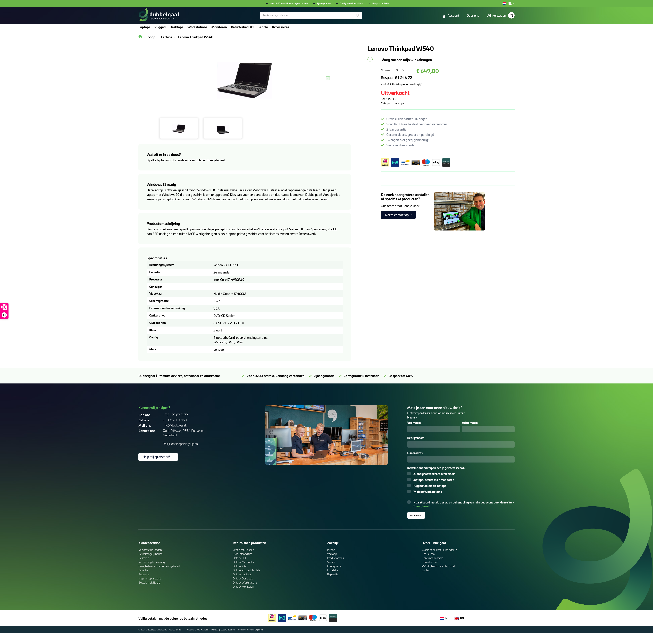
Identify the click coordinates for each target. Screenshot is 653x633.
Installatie (332, 570)
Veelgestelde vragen (150, 550)
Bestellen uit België (149, 582)
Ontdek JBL (240, 558)
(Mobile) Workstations (427, 492)
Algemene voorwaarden (198, 629)
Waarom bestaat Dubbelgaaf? (439, 550)
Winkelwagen (496, 15)
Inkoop (331, 550)
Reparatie (143, 574)
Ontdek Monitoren (243, 586)
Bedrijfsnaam (415, 438)
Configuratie (334, 566)
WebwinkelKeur (228, 629)
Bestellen (143, 558)
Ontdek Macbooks (243, 562)
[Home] (158, 15)
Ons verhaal (428, 554)
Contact (426, 570)
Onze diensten (430, 562)
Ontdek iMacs (240, 566)
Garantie (143, 570)
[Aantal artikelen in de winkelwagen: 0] (511, 15)
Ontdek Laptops (242, 574)
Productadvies (335, 558)
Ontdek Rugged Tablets (246, 570)
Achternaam (470, 423)
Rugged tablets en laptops (429, 486)
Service (331, 562)
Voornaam (414, 423)
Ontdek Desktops (243, 578)
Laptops (399, 103)
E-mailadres (415, 453)
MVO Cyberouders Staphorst (438, 566)
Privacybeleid (421, 506)
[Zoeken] (358, 15)
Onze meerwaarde (432, 558)
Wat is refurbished (243, 550)
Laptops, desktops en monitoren (433, 480)
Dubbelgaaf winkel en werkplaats (434, 474)
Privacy (215, 629)
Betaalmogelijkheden (150, 554)
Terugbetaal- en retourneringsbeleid (159, 566)
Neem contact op (397, 215)
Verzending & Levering (151, 562)
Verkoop (332, 554)
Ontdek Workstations (245, 582)
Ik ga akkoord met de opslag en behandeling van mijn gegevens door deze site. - (463, 504)
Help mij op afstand (149, 578)
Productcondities (242, 554)
